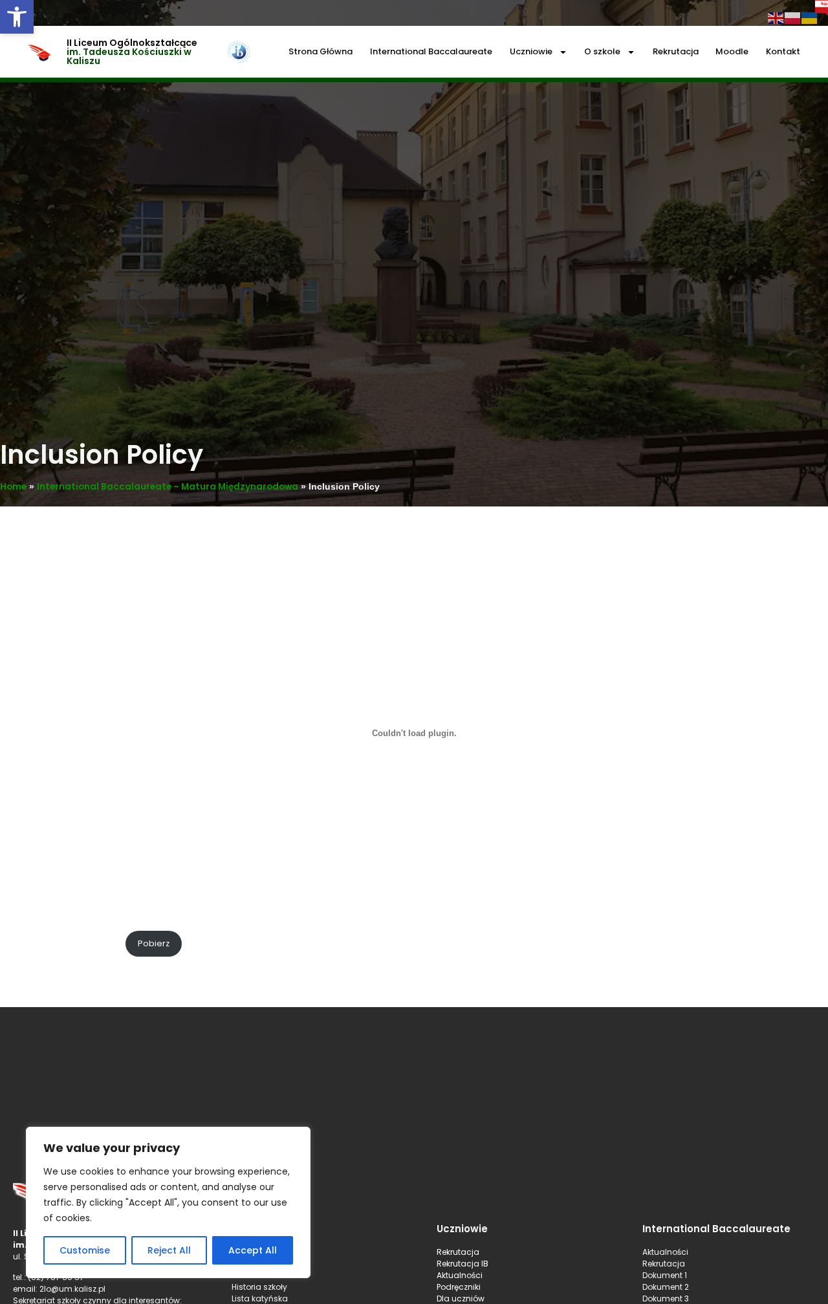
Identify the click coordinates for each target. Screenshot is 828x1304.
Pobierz (153, 943)
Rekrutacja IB (462, 1263)
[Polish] (793, 17)
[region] (168, 1202)
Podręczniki (459, 1286)
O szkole (602, 51)
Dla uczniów (461, 1298)
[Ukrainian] (809, 17)
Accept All (252, 1250)
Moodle (731, 51)
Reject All (169, 1250)
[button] (17, 17)
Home (13, 487)
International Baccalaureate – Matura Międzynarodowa (167, 487)
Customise (85, 1250)
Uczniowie (531, 51)
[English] (776, 17)
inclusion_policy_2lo (75, 943)
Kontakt (783, 51)
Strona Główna (321, 51)
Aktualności (460, 1275)
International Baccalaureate (431, 51)
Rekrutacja (676, 51)
